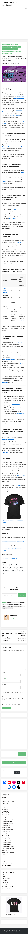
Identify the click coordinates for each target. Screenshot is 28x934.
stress (3, 470)
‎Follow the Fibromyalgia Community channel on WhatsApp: (14, 762)
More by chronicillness (15, 618)
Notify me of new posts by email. (11, 704)
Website (4, 684)
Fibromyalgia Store (10, 914)
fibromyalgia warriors (8, 608)
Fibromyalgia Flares (6, 827)
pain (18, 249)
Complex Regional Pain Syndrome (10, 807)
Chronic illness (5, 799)
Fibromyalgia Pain (6, 831)
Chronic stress (16, 404)
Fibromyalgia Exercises (7, 815)
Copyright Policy (6, 878)
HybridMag (16, 931)
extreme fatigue (20, 96)
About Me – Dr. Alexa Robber (8, 872)
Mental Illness (5, 859)
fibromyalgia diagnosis (8, 604)
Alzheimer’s (11, 146)
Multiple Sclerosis (6, 861)
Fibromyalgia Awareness (7, 817)
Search (3, 770)
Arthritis (4, 797)
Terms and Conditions (7, 889)
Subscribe (22, 595)
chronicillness (6, 63)
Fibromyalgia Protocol (6, 51)
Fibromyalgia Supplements (8, 838)
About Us (4, 874)
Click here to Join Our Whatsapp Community (13, 541)
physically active (21, 475)
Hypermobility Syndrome (8, 848)
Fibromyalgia (5, 44)
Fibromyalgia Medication (7, 829)
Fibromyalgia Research (16, 51)
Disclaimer (4, 880)
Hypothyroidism (5, 850)
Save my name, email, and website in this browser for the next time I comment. (13, 693)
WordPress (8, 931)
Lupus (3, 854)
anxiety (16, 209)
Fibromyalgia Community (11, 2)
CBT (20, 363)
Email (4, 678)
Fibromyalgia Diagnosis (17, 46)
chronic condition (20, 342)
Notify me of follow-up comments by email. (12, 699)
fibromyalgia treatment (19, 606)
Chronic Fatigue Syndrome (8, 801)
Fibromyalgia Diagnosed (7, 46)
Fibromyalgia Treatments (7, 846)
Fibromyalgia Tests (6, 842)
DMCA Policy (5, 882)
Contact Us (4, 876)
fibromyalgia (12, 218)
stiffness (4, 181)
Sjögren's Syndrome (6, 865)
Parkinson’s (5, 146)
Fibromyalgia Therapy (7, 844)
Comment (5, 654)
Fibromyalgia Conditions (13, 44)
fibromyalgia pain (17, 604)
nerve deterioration (15, 115)
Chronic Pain (5, 803)
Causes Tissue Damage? (5, 290)
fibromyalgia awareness (19, 602)
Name (4, 672)
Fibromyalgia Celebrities (7, 819)
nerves (22, 172)
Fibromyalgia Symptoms (7, 53)
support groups (20, 413)
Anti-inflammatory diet (9, 359)
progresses (21, 320)
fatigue (22, 249)
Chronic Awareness (6, 805)
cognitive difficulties (19, 98)
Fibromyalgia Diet (6, 825)
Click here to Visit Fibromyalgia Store (11, 558)
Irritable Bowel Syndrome (8, 852)
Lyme (3, 856)
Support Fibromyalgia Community (10, 886)
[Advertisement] (14, 25)
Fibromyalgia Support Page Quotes (10, 884)
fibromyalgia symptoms (8, 439)
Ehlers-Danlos (5, 809)
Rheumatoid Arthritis (7, 863)
